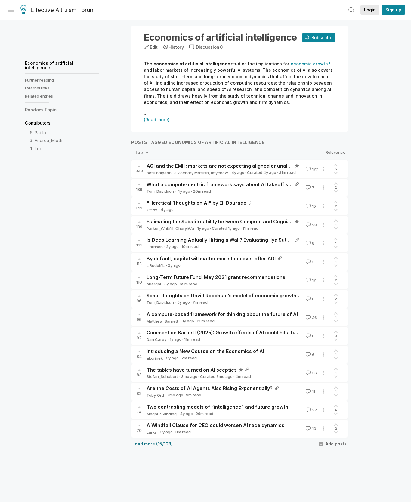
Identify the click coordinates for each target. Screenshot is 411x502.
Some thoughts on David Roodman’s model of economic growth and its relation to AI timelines (257, 296)
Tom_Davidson (160, 191)
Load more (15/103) (152, 443)
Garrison (155, 246)
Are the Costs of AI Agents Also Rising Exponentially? (210, 388)
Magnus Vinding (162, 413)
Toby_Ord (155, 395)
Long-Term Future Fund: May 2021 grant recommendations (216, 277)
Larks (152, 432)
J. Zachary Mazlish (191, 172)
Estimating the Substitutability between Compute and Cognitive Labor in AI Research (246, 221)
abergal (154, 283)
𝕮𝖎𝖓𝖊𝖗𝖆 (152, 209)
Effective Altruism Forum (62, 10)
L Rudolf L (156, 265)
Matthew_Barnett (162, 321)
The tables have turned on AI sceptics (192, 370)
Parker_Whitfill (160, 228)
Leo (38, 148)
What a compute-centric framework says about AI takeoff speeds (225, 184)
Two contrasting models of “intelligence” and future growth (217, 407)
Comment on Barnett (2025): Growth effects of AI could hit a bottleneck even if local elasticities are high (270, 333)
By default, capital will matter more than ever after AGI (211, 259)
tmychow (219, 172)
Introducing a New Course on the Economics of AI (205, 351)
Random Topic (41, 109)
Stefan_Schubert (162, 376)
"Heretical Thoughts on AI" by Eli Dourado (196, 203)
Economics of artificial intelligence (49, 65)
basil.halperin (159, 172)
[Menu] (11, 10)
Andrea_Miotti (48, 140)
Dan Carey (156, 339)
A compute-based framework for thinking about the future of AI (222, 314)
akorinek (155, 358)
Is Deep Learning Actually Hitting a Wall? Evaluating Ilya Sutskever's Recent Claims (244, 240)
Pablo (40, 132)
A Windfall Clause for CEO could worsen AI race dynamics (215, 425)
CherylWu (184, 228)
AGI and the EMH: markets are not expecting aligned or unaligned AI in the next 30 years (251, 166)
